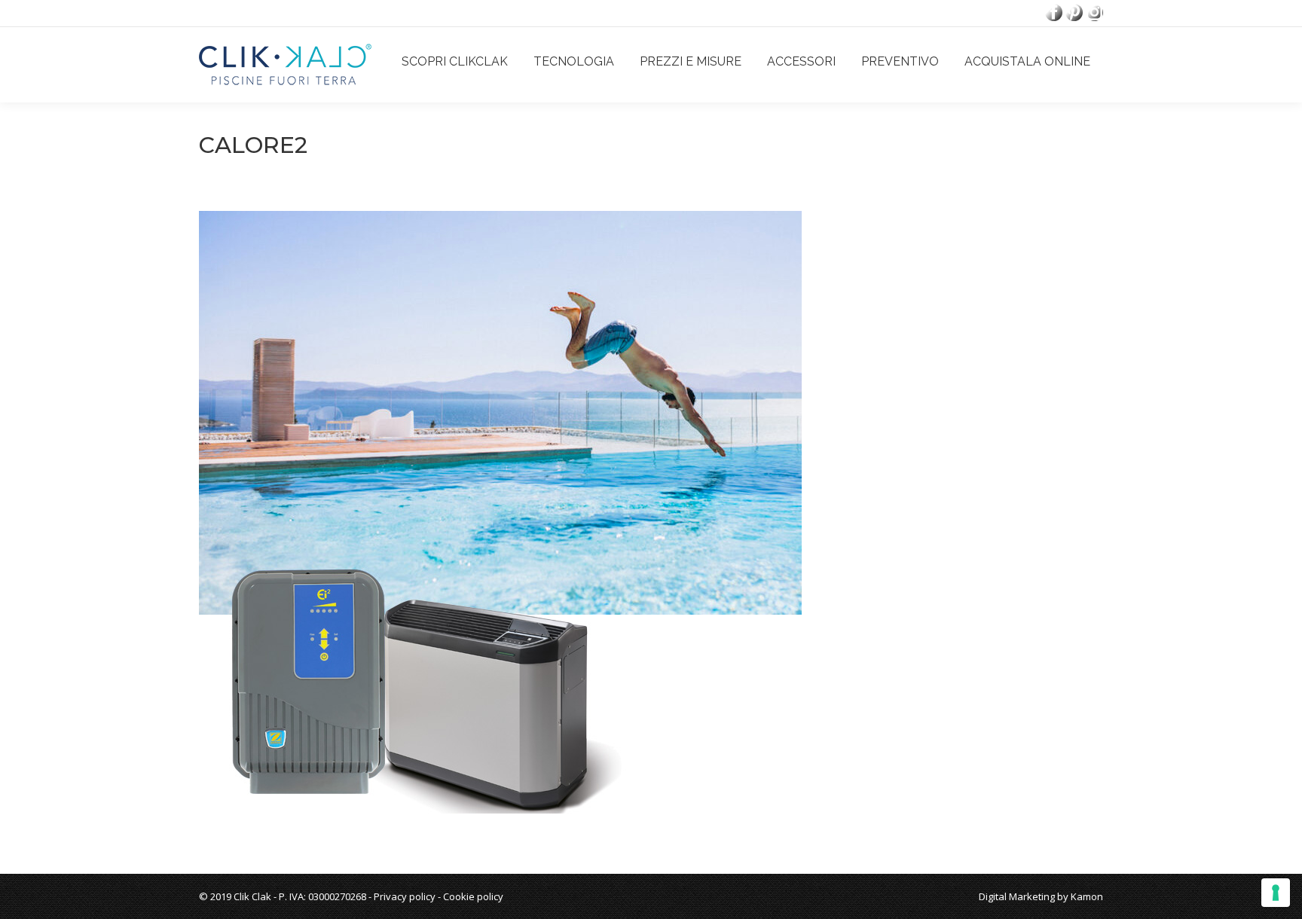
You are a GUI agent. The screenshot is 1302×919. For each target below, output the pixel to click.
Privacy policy (405, 896)
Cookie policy (473, 896)
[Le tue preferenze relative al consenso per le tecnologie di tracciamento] (1275, 892)
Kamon (1087, 896)
